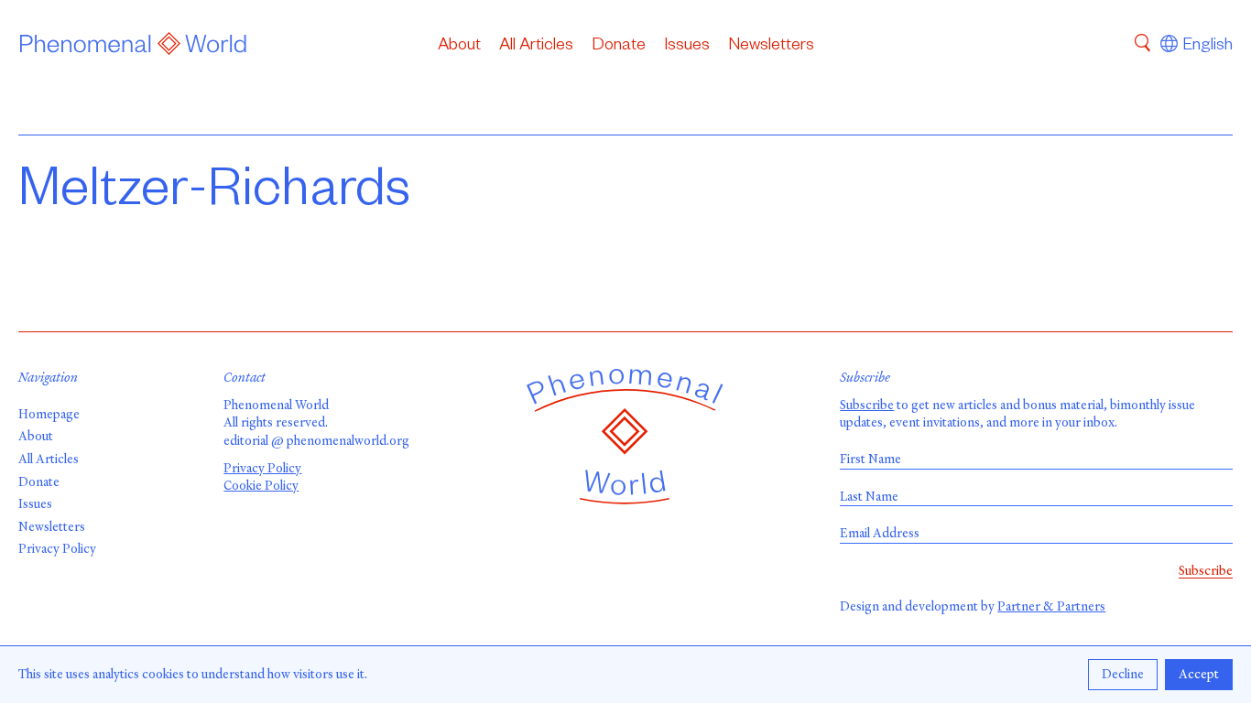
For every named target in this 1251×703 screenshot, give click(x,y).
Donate (619, 47)
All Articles (536, 47)
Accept (1199, 674)
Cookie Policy (261, 485)
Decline (1123, 674)
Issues (687, 47)
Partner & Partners (1051, 606)
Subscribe (867, 405)
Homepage (49, 414)
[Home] (133, 46)
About (459, 47)
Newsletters (771, 47)
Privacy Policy (57, 548)
